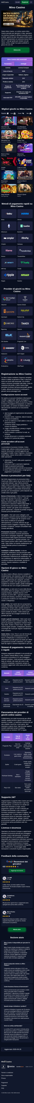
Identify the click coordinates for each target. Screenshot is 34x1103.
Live (12, 113)
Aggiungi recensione (17, 870)
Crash (19, 113)
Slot (28, 113)
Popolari (3, 113)
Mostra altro (17, 929)
